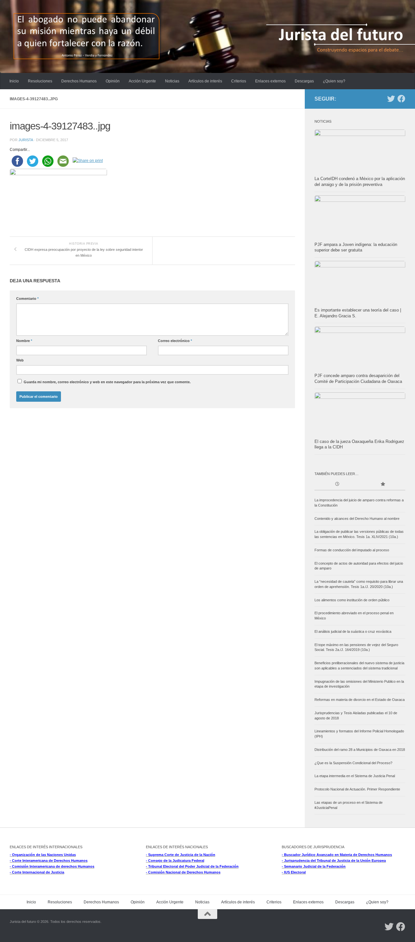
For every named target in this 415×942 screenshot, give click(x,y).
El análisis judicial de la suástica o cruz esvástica (352, 631)
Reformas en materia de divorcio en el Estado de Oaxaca (359, 700)
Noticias (172, 81)
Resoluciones (40, 81)
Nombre (24, 341)
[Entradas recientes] (337, 485)
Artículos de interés (205, 81)
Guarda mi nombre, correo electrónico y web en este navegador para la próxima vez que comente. (107, 382)
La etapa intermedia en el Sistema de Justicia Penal (354, 776)
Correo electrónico (175, 341)
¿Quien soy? (334, 81)
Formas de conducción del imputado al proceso (351, 550)
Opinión (113, 81)
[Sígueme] (391, 99)
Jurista (25, 140)
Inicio (14, 81)
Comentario (27, 298)
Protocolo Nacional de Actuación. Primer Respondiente (357, 789)
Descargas (304, 81)
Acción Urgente (142, 81)
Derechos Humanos (79, 81)
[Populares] (382, 485)
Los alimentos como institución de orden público (351, 600)
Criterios (238, 81)
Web (20, 360)
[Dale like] (401, 99)
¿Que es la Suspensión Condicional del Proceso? (353, 763)
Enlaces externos (270, 81)
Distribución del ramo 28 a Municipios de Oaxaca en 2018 (359, 750)
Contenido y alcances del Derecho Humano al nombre (356, 518)
